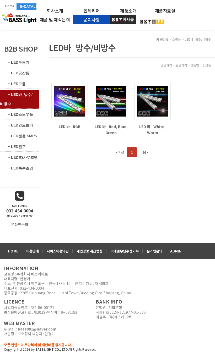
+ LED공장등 (18, 73)
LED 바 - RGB (69, 126)
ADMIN (175, 251)
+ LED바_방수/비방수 (16, 99)
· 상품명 (193, 65)
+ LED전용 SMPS (22, 136)
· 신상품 (205, 65)
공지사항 (91, 19)
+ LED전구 (17, 147)
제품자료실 (165, 10)
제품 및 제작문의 (55, 19)
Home (9, 6)
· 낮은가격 (165, 65)
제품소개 (128, 10)
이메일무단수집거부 (124, 251)
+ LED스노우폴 (20, 114)
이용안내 (32, 251)
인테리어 (91, 10)
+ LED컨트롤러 (20, 125)
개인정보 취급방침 (90, 251)
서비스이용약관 (58, 251)
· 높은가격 (180, 65)
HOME (13, 251)
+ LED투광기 (18, 62)
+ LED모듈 (17, 84)
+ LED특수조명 (20, 168)
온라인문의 (154, 251)
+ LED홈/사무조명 (23, 157)
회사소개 (55, 10)
